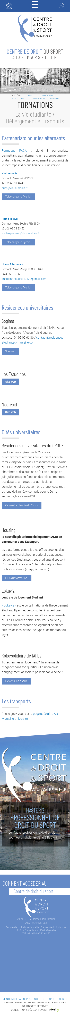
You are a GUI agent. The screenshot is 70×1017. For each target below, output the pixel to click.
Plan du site (33, 999)
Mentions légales (14, 999)
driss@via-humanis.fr (14, 188)
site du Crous (21, 505)
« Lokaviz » (9, 605)
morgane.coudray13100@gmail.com (24, 278)
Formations (47, 95)
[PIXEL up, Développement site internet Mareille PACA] (54, 1009)
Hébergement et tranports (45, 98)
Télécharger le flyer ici (18, 196)
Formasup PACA (14, 150)
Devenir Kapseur (16, 681)
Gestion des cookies (55, 999)
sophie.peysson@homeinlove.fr (20, 233)
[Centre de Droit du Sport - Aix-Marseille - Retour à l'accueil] (35, 28)
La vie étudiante (19, 98)
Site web (10, 351)
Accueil (32, 95)
